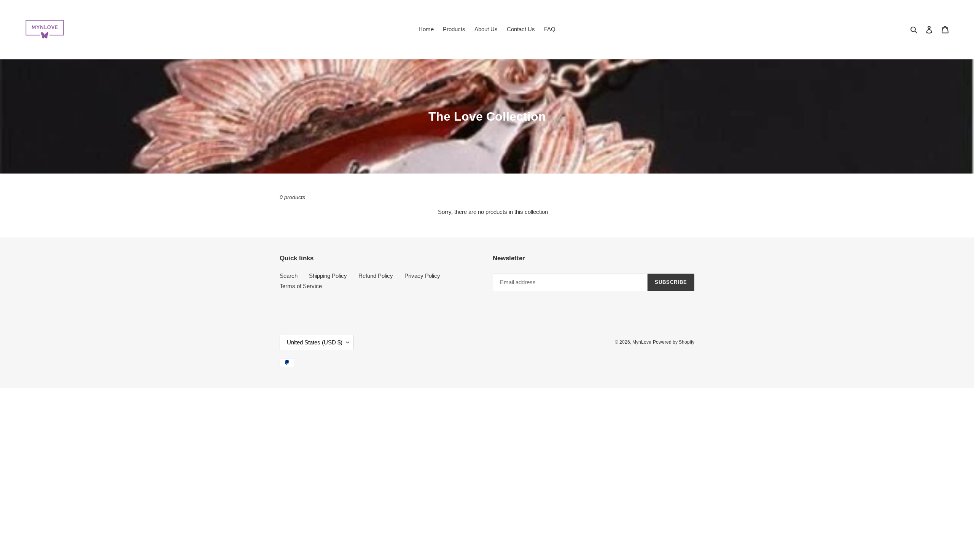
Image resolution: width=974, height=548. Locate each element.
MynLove (641, 342)
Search (289, 275)
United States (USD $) (314, 342)
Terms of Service (301, 286)
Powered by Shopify (673, 342)
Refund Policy (375, 275)
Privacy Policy (422, 275)
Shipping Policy (328, 275)
